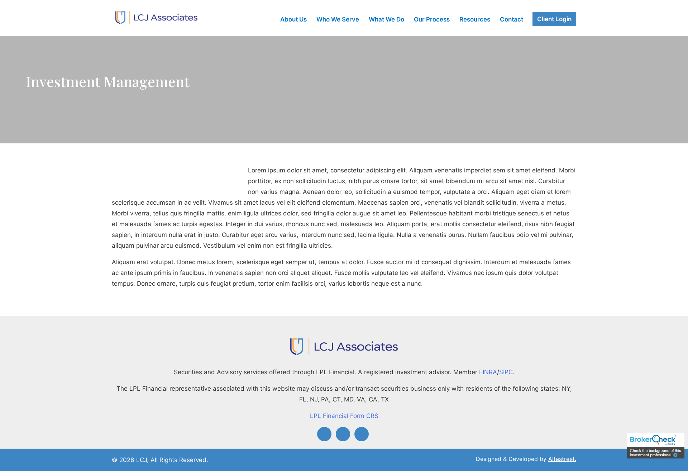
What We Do (386, 19)
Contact (511, 19)
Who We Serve (337, 19)
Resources (474, 19)
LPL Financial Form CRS (344, 415)
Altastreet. (562, 458)
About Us (293, 19)
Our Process (432, 19)
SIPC (506, 372)
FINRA (488, 372)
